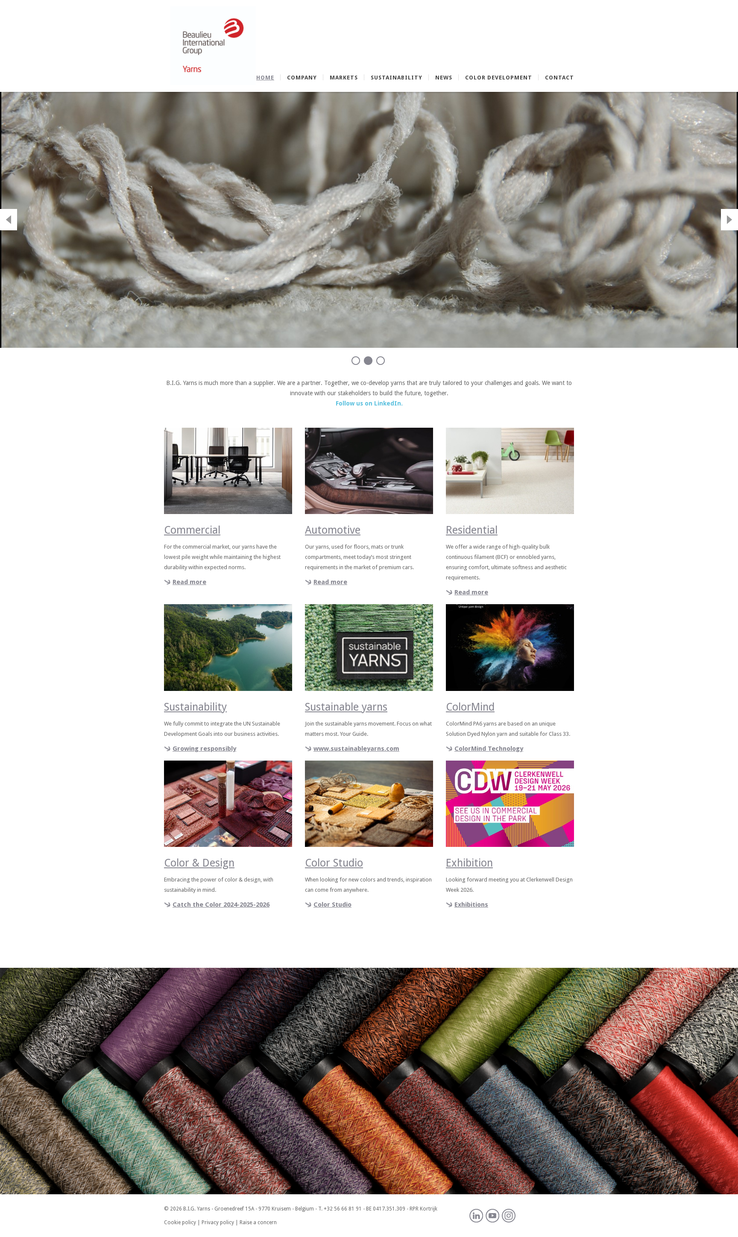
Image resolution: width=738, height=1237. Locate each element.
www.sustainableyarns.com (356, 748)
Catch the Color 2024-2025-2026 (221, 904)
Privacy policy (218, 1222)
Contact (559, 77)
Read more (189, 582)
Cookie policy (180, 1222)
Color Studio (332, 904)
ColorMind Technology (488, 748)
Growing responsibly (204, 748)
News (443, 77)
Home (265, 77)
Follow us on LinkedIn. (369, 403)
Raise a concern (258, 1222)
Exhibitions (471, 904)
